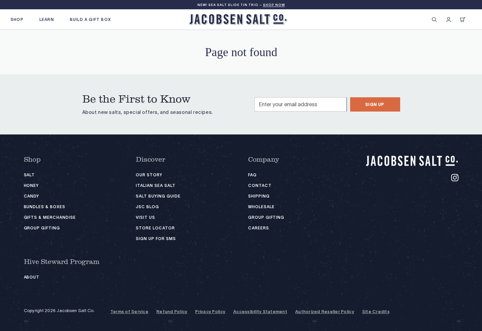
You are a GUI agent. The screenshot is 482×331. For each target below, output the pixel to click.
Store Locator (155, 228)
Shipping (259, 196)
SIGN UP (374, 104)
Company (263, 159)
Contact (260, 185)
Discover (150, 159)
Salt (29, 175)
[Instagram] (454, 177)
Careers (258, 228)
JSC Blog (147, 207)
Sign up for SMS (156, 238)
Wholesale (261, 207)
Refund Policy (171, 311)
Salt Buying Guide (158, 196)
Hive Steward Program (61, 262)
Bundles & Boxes (44, 207)
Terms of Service (129, 311)
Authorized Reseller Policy (324, 311)
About (32, 277)
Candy (31, 196)
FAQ (252, 175)
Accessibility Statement (260, 311)
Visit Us (145, 217)
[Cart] (462, 19)
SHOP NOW (274, 5)
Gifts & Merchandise (50, 217)
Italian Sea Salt (155, 185)
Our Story (149, 175)
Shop (32, 159)
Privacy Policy (210, 311)
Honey (31, 185)
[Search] (434, 19)
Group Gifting (42, 228)
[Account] (448, 19)
